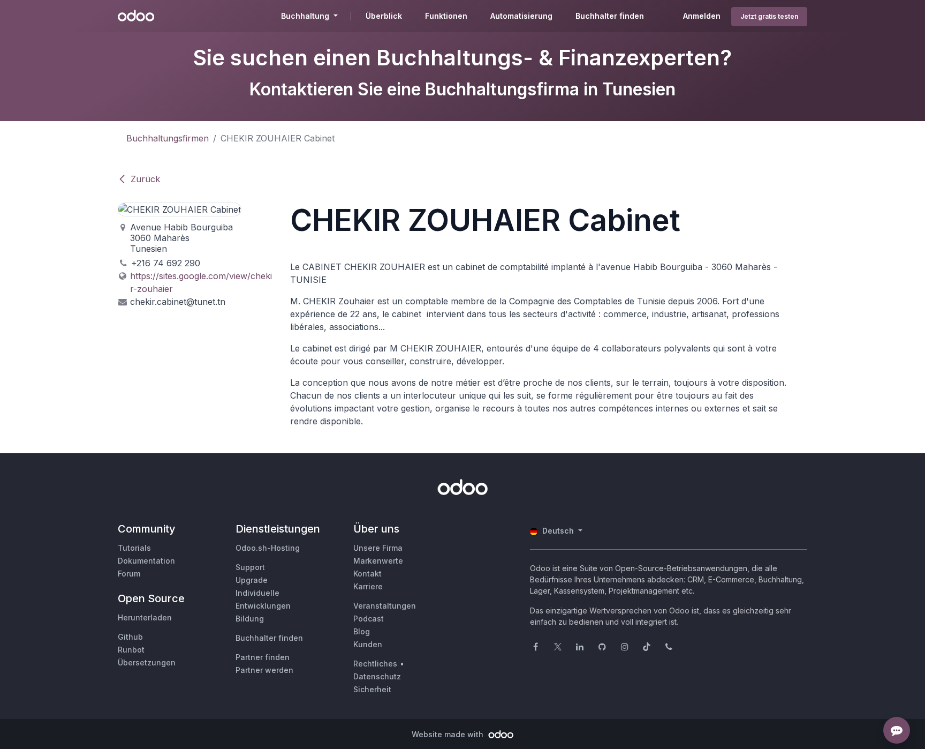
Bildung (250, 618)
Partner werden (264, 670)
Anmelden (702, 15)
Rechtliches (375, 663)
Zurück (145, 179)
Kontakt (367, 573)
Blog (361, 631)
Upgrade (252, 580)
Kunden (367, 644)
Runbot (131, 649)
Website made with (449, 734)
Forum (129, 573)
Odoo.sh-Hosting (268, 547)
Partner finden (263, 657)
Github (130, 636)
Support (250, 567)
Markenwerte (378, 560)
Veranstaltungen (384, 605)
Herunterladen (145, 617)
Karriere (368, 586)
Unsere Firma (378, 547)
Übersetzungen (147, 662)
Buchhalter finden (269, 637)
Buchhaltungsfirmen (167, 138)
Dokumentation (146, 560)
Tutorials (134, 547)
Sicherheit (372, 689)
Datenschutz (377, 676)
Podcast (368, 618)
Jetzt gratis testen (769, 16)
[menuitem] (384, 16)
